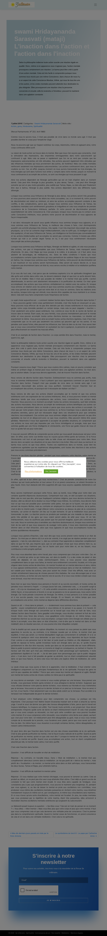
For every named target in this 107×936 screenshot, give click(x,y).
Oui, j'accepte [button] (51, 471)
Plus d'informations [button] (33, 471)
